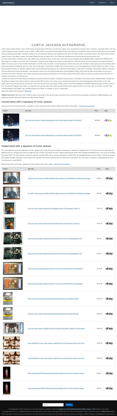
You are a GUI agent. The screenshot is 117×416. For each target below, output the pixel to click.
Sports (92, 2)
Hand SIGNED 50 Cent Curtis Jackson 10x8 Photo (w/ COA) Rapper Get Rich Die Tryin (56, 343)
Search (69, 405)
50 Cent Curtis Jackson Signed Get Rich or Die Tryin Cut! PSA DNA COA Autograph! (55, 268)
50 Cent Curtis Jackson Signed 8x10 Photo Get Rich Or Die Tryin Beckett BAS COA (55, 238)
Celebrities (101, 2)
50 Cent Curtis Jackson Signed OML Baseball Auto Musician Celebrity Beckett (53, 299)
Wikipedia (28, 91)
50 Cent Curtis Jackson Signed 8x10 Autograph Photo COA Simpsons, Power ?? (54, 208)
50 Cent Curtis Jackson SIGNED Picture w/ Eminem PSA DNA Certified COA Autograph (56, 328)
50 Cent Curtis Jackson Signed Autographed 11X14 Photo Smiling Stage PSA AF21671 (53, 120)
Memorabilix (8, 3)
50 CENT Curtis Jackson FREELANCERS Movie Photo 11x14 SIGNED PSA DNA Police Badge (59, 178)
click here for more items (87, 106)
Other (112, 2)
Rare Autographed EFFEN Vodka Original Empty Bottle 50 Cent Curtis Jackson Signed (56, 373)
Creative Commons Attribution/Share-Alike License (74, 409)
